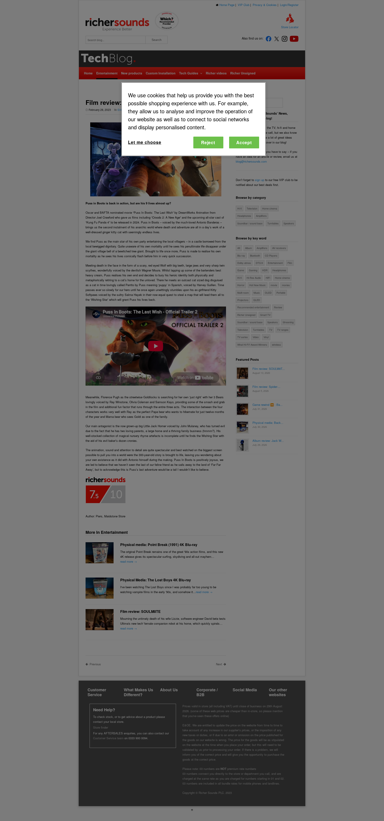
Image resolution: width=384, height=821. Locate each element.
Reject (208, 142)
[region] (193, 119)
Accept (244, 142)
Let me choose (144, 142)
